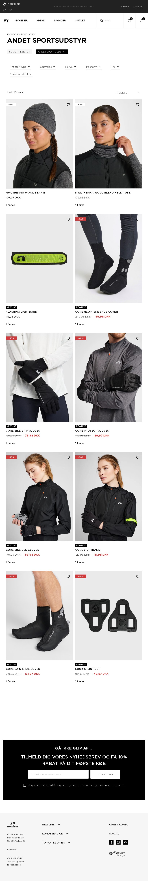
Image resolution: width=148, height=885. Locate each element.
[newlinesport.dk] (6, 20)
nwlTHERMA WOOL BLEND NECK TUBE (102, 192)
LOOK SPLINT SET (87, 669)
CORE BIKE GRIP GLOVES (23, 430)
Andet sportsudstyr (53, 51)
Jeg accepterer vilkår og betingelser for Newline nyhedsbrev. (76, 785)
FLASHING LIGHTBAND (21, 311)
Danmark (14, 4)
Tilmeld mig (105, 774)
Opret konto (119, 824)
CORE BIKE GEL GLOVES (22, 550)
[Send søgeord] (101, 21)
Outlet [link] (80, 20)
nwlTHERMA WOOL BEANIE (25, 192)
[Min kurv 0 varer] (142, 20)
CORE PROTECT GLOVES (92, 430)
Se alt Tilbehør (20, 51)
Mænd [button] (41, 20)
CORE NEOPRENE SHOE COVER (96, 311)
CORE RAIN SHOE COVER (23, 669)
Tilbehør (27, 34)
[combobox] (109, 20)
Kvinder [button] (60, 20)
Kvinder (12, 34)
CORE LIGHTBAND (87, 550)
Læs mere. (118, 785)
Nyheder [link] (21, 20)
